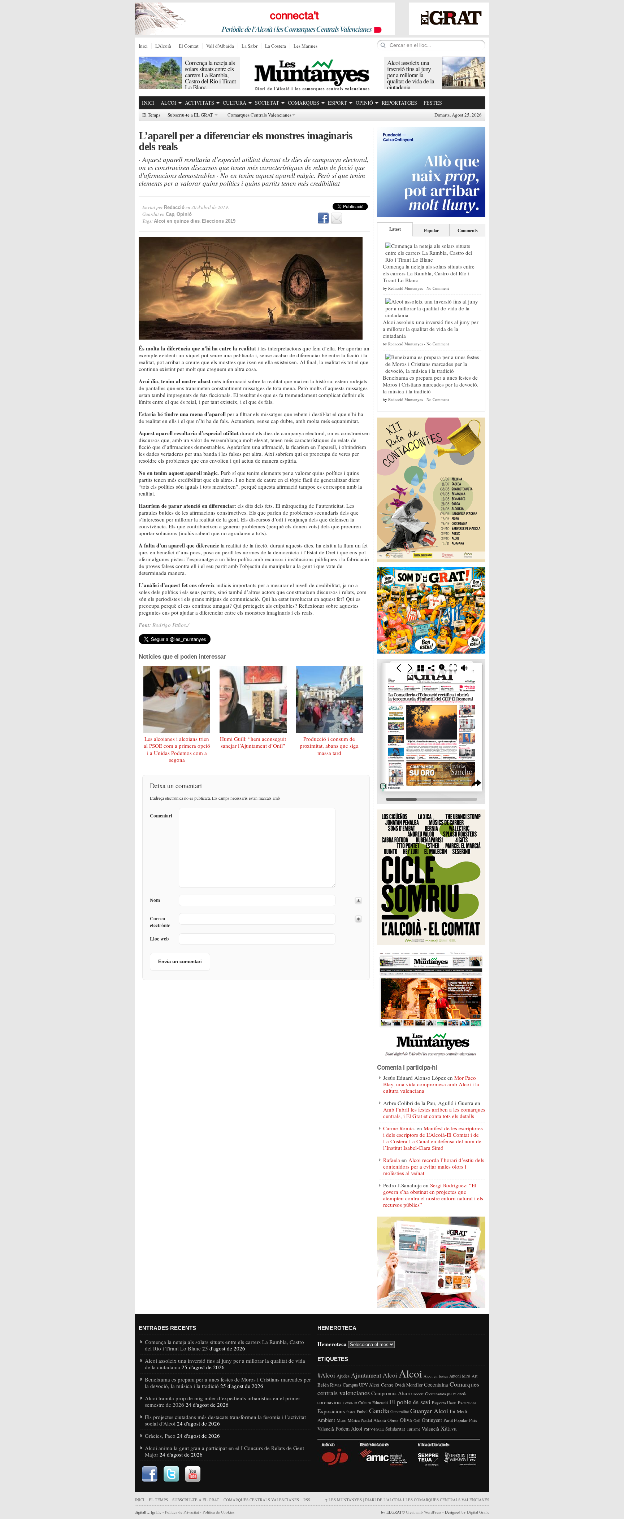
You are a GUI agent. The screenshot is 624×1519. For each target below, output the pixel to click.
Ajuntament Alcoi (374, 1375)
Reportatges (399, 102)
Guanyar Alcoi (429, 1410)
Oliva (406, 1419)
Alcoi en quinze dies (177, 221)
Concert (417, 1393)
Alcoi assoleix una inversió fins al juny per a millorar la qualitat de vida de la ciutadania (410, 74)
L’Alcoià (163, 46)
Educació (380, 1402)
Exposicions (331, 1411)
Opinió (364, 102)
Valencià (430, 1429)
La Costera (275, 46)
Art (474, 1376)
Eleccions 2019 (218, 221)
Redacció (174, 207)
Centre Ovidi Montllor (401, 1384)
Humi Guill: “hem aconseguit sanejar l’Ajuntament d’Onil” (253, 742)
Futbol (362, 1411)
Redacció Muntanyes (405, 288)
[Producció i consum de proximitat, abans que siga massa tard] (329, 699)
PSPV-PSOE (374, 1429)
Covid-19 (350, 1402)
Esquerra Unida (444, 1402)
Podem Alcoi (348, 1428)
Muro (341, 1420)
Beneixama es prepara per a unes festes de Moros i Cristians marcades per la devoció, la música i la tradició (430, 384)
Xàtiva (448, 1428)
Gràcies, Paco (160, 1435)
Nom (155, 900)
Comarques (303, 102)
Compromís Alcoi (390, 1393)
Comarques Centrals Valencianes (259, 115)
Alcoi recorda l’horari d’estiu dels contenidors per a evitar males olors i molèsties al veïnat (433, 1166)
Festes (433, 102)
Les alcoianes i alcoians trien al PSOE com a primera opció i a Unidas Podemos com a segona (177, 749)
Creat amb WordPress (423, 1512)
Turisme (413, 1429)
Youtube (193, 1474)
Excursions (467, 1402)
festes (350, 1411)
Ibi (452, 1411)
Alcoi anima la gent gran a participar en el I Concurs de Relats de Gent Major (224, 1451)
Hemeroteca (332, 1344)
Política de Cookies (218, 1512)
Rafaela (391, 1160)
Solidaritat (395, 1429)
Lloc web (159, 938)
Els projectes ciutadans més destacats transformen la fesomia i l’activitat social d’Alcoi (225, 1420)
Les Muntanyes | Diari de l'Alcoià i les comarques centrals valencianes (407, 1499)
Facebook (323, 218)
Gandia (379, 1410)
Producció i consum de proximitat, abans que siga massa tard (329, 745)
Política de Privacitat (182, 1512)
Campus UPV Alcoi (361, 1384)
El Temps (151, 115)
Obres (392, 1420)
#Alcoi (326, 1375)
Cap (170, 214)
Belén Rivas (329, 1384)
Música (354, 1420)
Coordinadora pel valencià (445, 1393)
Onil (416, 1420)
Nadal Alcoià (373, 1420)
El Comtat (189, 46)
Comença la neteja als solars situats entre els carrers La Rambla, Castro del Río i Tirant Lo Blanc (210, 74)
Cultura (234, 102)
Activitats (199, 102)
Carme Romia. (399, 1128)
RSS (306, 1499)
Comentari (161, 815)
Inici (143, 46)
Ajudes (343, 1376)
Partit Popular (455, 1420)
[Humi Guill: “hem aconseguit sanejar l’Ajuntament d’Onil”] (253, 699)
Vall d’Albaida (220, 46)
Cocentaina (436, 1384)
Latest (395, 229)
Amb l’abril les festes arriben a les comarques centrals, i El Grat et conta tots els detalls (434, 1112)
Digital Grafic (478, 1512)
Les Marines (305, 46)
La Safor (249, 46)
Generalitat (399, 1411)
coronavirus (329, 1402)
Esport (337, 102)
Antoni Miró (459, 1376)
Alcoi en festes (436, 1376)
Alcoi (168, 102)
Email (336, 218)
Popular (431, 230)
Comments (468, 230)
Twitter (171, 1474)
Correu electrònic (160, 922)
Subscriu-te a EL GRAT (190, 115)
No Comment (437, 288)
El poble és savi (409, 1401)
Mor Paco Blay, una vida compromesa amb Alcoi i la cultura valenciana (431, 1084)
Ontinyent (432, 1420)
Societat (267, 102)
